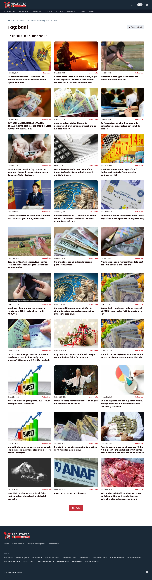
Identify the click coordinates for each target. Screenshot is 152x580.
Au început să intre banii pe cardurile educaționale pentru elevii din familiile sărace (120, 126)
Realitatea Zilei (77, 561)
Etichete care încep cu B (40, 20)
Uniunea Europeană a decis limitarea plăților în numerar (73, 263)
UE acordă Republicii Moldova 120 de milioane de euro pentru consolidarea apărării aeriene (27, 79)
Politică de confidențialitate (36, 544)
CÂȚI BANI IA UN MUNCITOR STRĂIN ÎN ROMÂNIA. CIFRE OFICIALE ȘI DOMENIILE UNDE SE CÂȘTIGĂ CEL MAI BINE (29, 126)
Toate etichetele (136, 27)
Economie (47, 73)
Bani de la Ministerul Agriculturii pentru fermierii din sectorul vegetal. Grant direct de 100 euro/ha (29, 265)
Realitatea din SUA (29, 561)
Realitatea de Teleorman (46, 561)
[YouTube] (146, 4)
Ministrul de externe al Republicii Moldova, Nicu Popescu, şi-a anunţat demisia (29, 217)
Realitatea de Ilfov (63, 561)
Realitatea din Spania (69, 558)
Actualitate (93, 73)
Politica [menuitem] (59, 11)
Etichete (23, 20)
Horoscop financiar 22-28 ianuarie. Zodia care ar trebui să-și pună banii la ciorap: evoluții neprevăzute (75, 218)
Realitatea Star (37, 558)
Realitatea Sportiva (22, 558)
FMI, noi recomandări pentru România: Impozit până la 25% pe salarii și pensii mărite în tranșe (73, 172)
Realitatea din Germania (12, 561)
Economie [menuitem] (37, 11)
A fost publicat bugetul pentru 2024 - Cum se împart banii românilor (29, 402)
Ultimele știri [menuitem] (9, 11)
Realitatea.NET (9, 558)
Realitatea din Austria (117, 558)
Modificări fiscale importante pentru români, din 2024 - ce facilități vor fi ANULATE (26, 311)
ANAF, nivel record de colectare (70, 493)
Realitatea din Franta (100, 558)
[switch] (139, 4)
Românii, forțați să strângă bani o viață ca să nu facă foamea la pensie (75, 448)
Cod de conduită (53, 544)
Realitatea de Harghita (92, 561)
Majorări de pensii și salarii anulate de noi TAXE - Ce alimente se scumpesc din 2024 (122, 356)
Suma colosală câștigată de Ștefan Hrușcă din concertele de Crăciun (76, 402)
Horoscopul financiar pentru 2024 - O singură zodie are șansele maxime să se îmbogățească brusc (74, 311)
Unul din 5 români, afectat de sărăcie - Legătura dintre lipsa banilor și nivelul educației (27, 496)
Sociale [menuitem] (81, 11)
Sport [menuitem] (91, 11)
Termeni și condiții (18, 544)
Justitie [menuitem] (48, 11)
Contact (6, 544)
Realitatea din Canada (52, 558)
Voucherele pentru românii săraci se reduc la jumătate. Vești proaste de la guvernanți (122, 217)
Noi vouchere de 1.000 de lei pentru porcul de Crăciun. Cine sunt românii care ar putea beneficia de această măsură (121, 496)
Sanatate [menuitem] (71, 11)
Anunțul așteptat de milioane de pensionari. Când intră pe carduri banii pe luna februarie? (75, 126)
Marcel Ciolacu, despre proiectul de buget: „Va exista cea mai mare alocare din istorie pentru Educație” (29, 450)
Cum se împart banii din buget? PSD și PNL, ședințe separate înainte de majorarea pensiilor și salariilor (122, 403)
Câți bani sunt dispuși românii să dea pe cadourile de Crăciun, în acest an (74, 356)
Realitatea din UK (84, 558)
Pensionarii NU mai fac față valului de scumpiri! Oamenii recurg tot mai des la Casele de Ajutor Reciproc (28, 172)
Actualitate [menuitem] (24, 11)
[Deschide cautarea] (132, 4)
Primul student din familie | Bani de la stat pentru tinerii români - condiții (122, 263)
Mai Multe (76, 508)
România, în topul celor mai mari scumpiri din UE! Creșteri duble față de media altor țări (122, 311)
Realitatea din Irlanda (134, 558)
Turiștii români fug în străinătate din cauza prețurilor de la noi (119, 78)
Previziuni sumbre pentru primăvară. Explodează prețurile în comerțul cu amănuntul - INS (119, 172)
